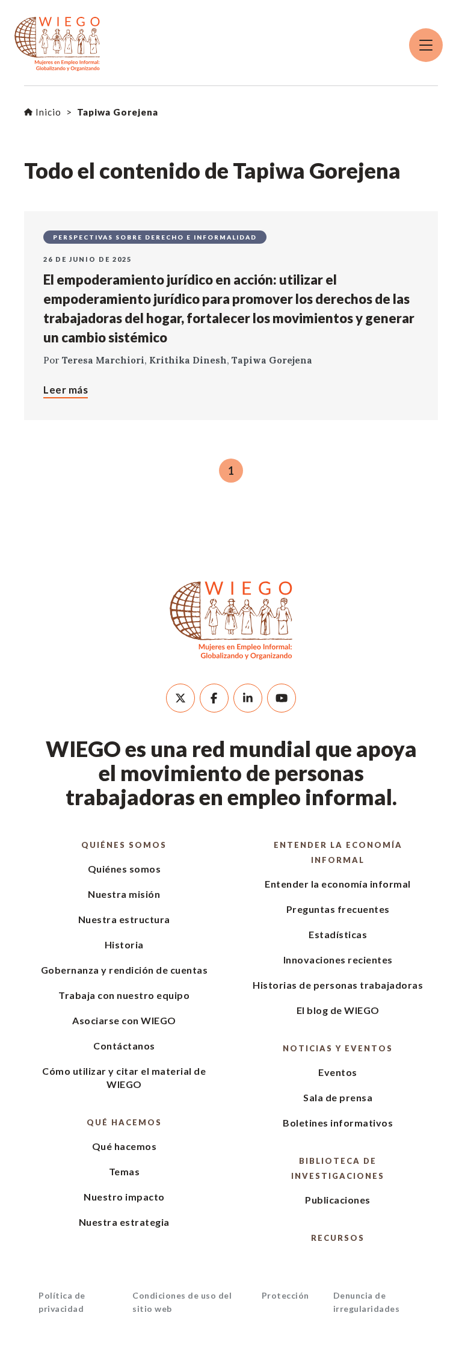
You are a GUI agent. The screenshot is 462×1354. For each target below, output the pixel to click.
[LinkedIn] (247, 698)
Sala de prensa (337, 1097)
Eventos (337, 1072)
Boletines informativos (338, 1122)
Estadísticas (338, 934)
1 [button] (231, 470)
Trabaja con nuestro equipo (123, 995)
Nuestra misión (124, 894)
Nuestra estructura (124, 919)
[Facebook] (214, 698)
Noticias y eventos (338, 1048)
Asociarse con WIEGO (124, 1020)
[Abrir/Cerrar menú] (426, 45)
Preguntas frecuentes (338, 909)
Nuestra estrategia (124, 1222)
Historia (124, 944)
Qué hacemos (124, 1122)
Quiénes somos (124, 845)
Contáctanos (124, 1045)
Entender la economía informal (338, 852)
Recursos (338, 1238)
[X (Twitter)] (180, 698)
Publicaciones (338, 1199)
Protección (285, 1295)
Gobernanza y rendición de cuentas (124, 969)
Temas (124, 1171)
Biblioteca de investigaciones (337, 1168)
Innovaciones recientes (338, 959)
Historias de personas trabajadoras (338, 985)
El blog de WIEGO (338, 1010)
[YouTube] (281, 698)
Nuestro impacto (124, 1196)
